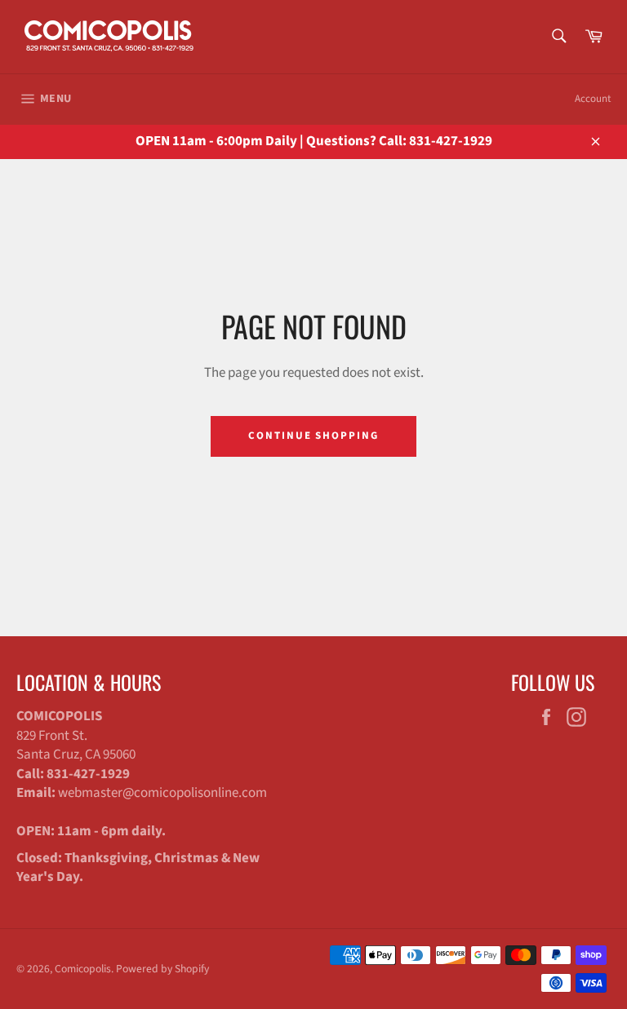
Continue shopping (313, 435)
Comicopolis (83, 968)
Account (593, 98)
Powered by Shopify (162, 968)
